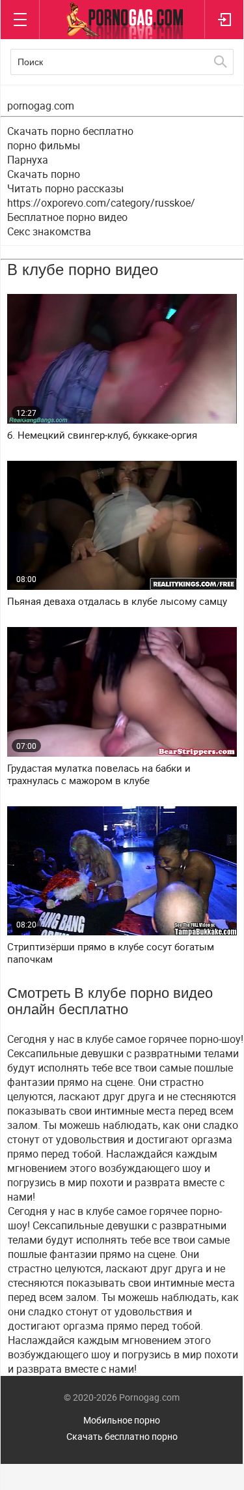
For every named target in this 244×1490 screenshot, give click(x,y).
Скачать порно (43, 174)
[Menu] (20, 19)
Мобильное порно (121, 1420)
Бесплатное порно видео (67, 217)
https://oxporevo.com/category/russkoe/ (101, 203)
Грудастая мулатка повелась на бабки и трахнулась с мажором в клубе (99, 774)
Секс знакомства (49, 231)
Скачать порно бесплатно (70, 131)
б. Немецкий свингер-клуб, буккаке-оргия (102, 435)
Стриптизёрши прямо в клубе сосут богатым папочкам (110, 953)
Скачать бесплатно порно (122, 1436)
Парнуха (27, 160)
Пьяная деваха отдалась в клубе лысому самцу (117, 601)
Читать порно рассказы (65, 188)
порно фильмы (43, 145)
